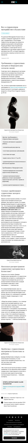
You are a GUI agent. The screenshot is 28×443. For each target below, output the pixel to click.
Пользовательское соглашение (14, 422)
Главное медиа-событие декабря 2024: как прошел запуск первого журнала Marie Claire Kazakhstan (15, 404)
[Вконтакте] (12, 417)
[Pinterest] (21, 417)
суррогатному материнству (17, 87)
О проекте (10, 420)
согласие (6, 434)
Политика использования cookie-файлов (14, 424)
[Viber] (18, 417)
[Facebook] (9, 417)
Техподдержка (17, 426)
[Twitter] (15, 417)
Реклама (9, 426)
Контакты (17, 420)
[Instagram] (6, 417)
